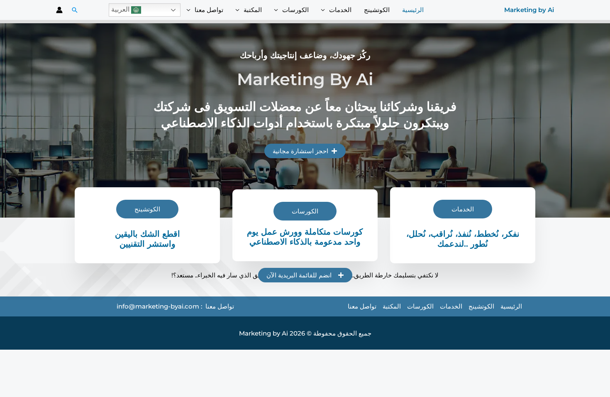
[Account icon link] (59, 10)
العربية (121, 9)
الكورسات (295, 10)
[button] (74, 10)
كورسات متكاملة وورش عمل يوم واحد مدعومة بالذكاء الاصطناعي (305, 237)
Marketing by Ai (529, 10)
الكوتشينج (377, 10)
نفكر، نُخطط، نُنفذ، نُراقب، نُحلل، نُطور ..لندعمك (463, 239)
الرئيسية (413, 10)
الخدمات (340, 10)
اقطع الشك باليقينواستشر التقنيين (147, 239)
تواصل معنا (209, 10)
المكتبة (253, 10)
